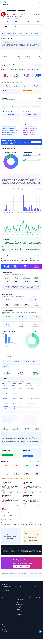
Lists (3, 599)
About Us (4, 624)
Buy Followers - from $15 (7, 455)
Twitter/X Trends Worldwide (34, 597)
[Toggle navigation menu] (39, 3)
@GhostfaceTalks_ (5, 403)
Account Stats (9, 7)
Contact (3, 626)
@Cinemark (10, 13)
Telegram (19, 624)
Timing (20, 33)
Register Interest (36, 142)
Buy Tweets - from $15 (28, 456)
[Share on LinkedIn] (34, 14)
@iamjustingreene (5, 408)
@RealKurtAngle (5, 388)
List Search (18, 609)
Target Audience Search (20, 596)
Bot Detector (18, 602)
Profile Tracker (18, 616)
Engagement (9, 33)
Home (2, 7)
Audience (27, 33)
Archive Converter (19, 599)
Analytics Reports (19, 606)
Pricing (3, 623)
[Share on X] (32, 14)
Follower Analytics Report (21, 607)
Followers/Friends (5, 596)
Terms (3, 628)
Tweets (3, 597)
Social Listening (19, 617)
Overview (3, 33)
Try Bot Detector (7, 288)
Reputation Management (21, 612)
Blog (5, 7)
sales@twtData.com (21, 623)
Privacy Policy (5, 629)
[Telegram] (40, 631)
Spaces (3, 601)
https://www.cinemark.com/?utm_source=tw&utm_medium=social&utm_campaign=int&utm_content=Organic (15, 16)
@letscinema (4, 393)
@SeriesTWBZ (4, 398)
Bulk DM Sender (19, 614)
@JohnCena (4, 385)
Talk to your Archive (19, 601)
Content (14, 33)
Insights (36, 33)
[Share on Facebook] (37, 14)
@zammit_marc (5, 396)
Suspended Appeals (19, 611)
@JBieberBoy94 (5, 390)
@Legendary (4, 401)
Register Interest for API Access (21, 566)
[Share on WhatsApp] (39, 14)
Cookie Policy (4, 631)
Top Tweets (33, 33)
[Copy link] (41, 14)
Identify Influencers (19, 597)
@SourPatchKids (5, 406)
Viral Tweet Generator (20, 604)
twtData (22, 578)
